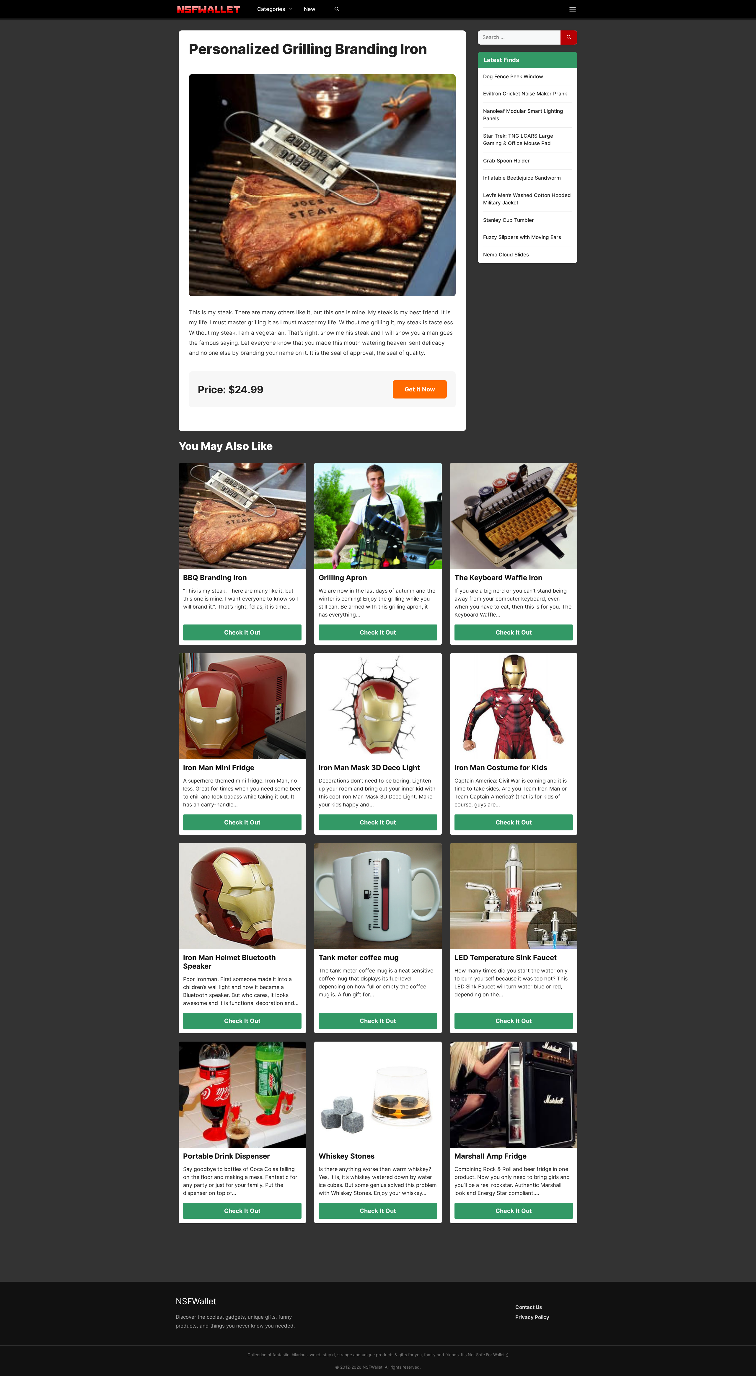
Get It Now (420, 389)
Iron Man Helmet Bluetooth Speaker (229, 961)
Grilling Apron (343, 577)
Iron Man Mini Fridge (218, 767)
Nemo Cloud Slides (506, 255)
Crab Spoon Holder (506, 161)
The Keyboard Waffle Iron (498, 577)
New (309, 9)
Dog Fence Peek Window (513, 76)
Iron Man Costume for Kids (500, 767)
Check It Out (242, 632)
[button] (292, 9)
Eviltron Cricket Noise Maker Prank (525, 94)
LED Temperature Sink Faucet (505, 957)
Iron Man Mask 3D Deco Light (369, 767)
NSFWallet (196, 1301)
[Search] (569, 37)
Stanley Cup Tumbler (508, 220)
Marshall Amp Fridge (490, 1156)
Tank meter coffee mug (359, 957)
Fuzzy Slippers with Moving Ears (522, 237)
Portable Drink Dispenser (226, 1156)
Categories (271, 9)
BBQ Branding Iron (215, 577)
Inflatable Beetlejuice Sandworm (522, 178)
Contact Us (528, 1307)
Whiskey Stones (346, 1156)
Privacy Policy (532, 1317)
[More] (572, 9)
